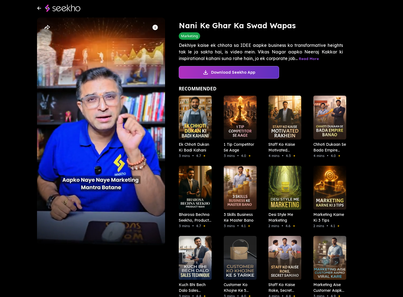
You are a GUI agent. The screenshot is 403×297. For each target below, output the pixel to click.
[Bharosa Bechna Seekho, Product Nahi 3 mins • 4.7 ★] (193, 188)
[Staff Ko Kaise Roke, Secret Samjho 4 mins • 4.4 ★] (283, 258)
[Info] (155, 27)
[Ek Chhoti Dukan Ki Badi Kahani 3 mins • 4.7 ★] (193, 117)
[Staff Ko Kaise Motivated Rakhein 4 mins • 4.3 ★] (283, 117)
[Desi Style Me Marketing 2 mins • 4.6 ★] (283, 188)
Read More (309, 58)
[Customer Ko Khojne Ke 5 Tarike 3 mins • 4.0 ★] (238, 258)
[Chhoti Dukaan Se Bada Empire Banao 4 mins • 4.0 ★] (328, 117)
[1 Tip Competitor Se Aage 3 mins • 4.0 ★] (238, 117)
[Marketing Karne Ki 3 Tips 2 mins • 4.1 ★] (328, 188)
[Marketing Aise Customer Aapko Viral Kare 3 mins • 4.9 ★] (328, 258)
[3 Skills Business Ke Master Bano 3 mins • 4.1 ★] (238, 188)
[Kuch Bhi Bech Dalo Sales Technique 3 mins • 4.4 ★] (193, 258)
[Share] (46, 27)
